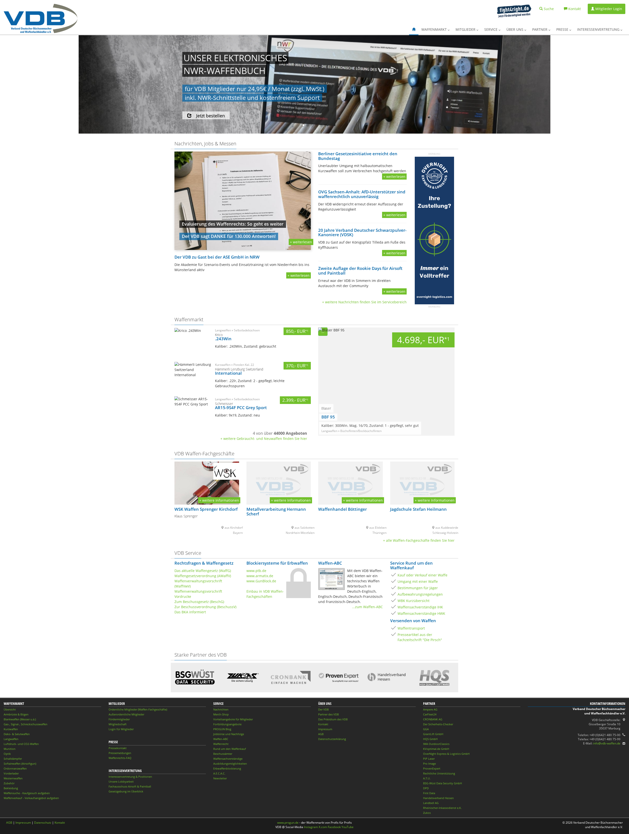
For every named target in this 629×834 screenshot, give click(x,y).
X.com (323, 827)
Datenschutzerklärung (332, 739)
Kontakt (323, 724)
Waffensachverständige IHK (420, 607)
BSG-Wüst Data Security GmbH (442, 783)
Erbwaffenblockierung (227, 768)
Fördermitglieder (119, 719)
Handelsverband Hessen (438, 798)
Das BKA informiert (190, 612)
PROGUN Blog (222, 729)
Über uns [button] (515, 29)
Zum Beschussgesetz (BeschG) (199, 601)
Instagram (311, 827)
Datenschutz (42, 822)
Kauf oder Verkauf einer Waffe (422, 575)
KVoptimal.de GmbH (436, 749)
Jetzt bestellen (210, 116)
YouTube (348, 827)
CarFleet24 (429, 714)
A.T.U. (426, 778)
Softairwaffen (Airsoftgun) (20, 763)
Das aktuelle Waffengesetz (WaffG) (202, 570)
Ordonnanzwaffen (15, 768)
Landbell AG (431, 803)
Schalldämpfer (13, 758)
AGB (321, 734)
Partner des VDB (328, 714)
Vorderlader (11, 773)
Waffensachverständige (228, 758)
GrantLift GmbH (433, 734)
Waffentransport (411, 628)
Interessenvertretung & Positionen (130, 776)
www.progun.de (288, 822)
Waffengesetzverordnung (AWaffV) (202, 575)
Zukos (427, 813)
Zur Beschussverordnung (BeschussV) (205, 606)
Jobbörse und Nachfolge (228, 734)
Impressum (325, 729)
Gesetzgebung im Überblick (126, 791)
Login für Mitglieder (121, 729)
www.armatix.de (259, 575)
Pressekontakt (118, 748)
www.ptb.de (256, 570)
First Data (429, 793)
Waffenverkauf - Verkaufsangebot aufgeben (31, 798)
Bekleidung (11, 788)
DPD (426, 788)
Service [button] (491, 29)
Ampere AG (430, 709)
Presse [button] (562, 29)
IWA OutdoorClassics (436, 744)
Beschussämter (222, 754)
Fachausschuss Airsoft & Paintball (130, 786)
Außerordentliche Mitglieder (126, 714)
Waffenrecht (221, 744)
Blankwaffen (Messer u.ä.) (20, 719)
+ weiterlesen (301, 242)
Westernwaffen (13, 778)
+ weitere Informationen (219, 500)
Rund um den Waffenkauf (229, 749)
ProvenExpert (431, 768)
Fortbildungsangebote (227, 724)
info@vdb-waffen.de (606, 743)
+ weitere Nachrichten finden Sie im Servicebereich (364, 302)
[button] (413, 29)
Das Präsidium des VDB (333, 719)
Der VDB (323, 709)
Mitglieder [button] (466, 29)
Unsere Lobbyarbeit (121, 781)
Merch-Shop (221, 714)
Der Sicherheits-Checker (438, 724)
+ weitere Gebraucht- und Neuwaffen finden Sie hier (263, 438)
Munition (9, 749)
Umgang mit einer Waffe (418, 581)
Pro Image (429, 763)
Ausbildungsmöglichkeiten (230, 763)
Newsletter (220, 778)
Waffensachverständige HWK (421, 613)
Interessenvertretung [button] (598, 29)
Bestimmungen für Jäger (418, 588)
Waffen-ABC (220, 739)
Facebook (334, 827)
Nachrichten (221, 709)
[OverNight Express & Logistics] (434, 230)
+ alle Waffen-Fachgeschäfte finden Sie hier (419, 540)
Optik (7, 754)
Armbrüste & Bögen (16, 714)
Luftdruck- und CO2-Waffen (21, 744)
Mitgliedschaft (118, 724)
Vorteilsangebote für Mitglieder (233, 719)
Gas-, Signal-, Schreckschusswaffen (25, 724)
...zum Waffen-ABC (367, 606)
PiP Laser (429, 758)
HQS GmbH (430, 739)
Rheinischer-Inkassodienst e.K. (442, 808)
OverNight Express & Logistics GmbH (446, 754)
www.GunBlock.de (261, 581)
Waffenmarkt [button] (434, 29)
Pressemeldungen (120, 753)
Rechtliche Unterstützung (439, 773)
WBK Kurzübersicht (413, 600)
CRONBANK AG (432, 719)
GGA (426, 729)
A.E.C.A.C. (219, 773)
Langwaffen (11, 739)
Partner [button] (540, 29)
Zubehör (9, 783)
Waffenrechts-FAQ (120, 758)
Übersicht (10, 709)
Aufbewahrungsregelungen (420, 594)
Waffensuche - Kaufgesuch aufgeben (27, 793)
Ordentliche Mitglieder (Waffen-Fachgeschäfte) (138, 709)
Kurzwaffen (11, 729)
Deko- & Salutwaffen (17, 734)
